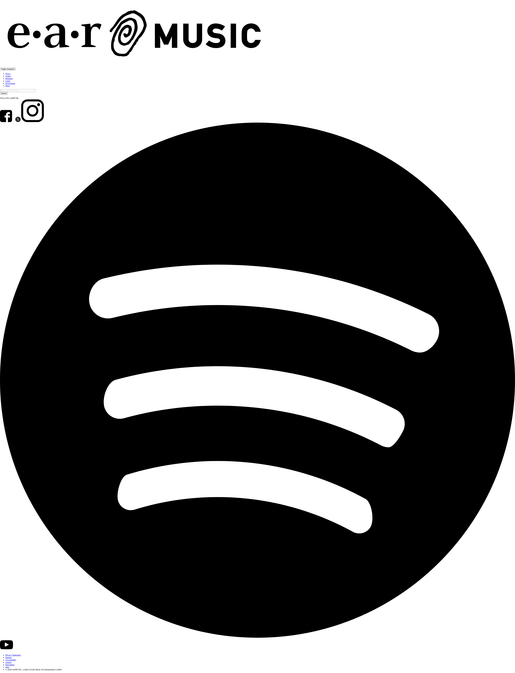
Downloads (10, 83)
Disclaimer (9, 665)
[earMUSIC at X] (17, 121)
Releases (9, 78)
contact (8, 662)
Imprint (8, 657)
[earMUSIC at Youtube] (6, 650)
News (7, 74)
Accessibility (10, 660)
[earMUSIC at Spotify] (257, 637)
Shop (7, 86)
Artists (8, 76)
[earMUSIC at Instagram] (32, 121)
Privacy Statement (13, 655)
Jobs (7, 667)
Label (7, 81)
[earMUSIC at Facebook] (6, 121)
